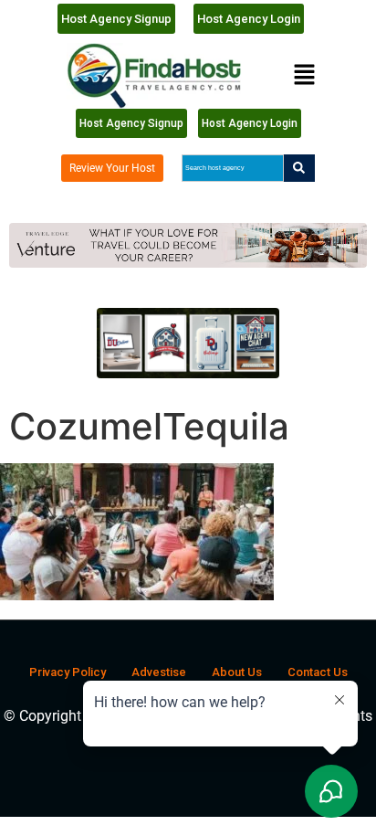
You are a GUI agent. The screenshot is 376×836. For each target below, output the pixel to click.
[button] (304, 75)
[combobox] (232, 168)
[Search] (299, 168)
